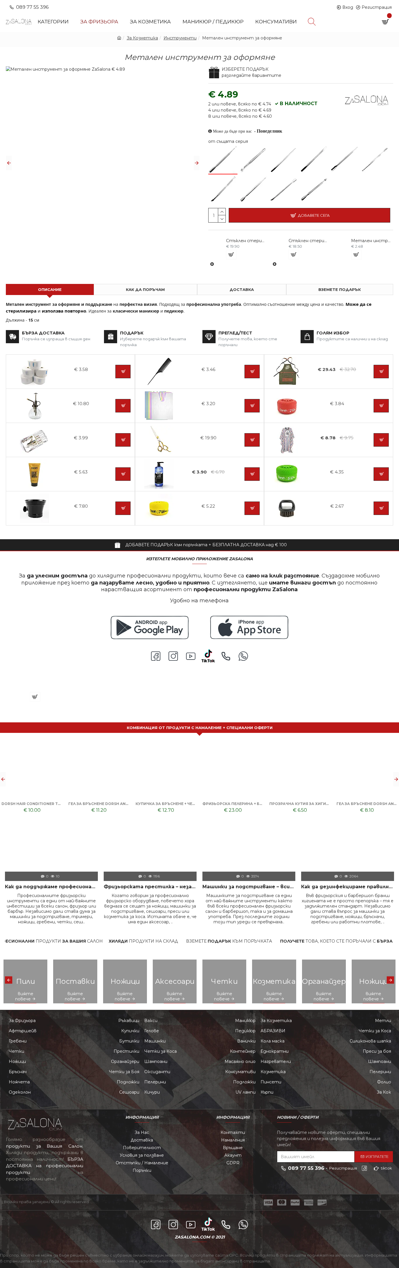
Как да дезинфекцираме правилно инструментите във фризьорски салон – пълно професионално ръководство (347, 886)
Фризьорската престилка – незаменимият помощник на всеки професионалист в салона (150, 886)
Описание (50, 289)
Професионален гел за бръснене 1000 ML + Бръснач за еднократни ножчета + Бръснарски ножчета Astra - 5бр (299, 804)
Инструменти (180, 38)
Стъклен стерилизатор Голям (246, 240)
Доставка (242, 289)
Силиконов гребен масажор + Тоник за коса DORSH (232, 804)
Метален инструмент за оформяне (371, 240)
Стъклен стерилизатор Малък (309, 240)
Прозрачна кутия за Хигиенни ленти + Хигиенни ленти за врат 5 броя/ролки (32, 804)
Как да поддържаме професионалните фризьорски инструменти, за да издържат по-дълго (51, 886)
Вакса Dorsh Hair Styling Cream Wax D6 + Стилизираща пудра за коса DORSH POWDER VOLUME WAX (367, 804)
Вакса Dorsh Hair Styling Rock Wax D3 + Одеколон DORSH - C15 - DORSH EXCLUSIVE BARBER (166, 804)
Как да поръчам (145, 289)
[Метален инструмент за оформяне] (222, 159)
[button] (9, 163)
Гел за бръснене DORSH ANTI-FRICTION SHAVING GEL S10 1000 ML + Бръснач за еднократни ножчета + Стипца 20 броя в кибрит (98, 804)
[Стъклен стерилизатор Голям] (212, 264)
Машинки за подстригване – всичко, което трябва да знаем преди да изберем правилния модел (248, 886)
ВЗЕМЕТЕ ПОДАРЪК (339, 289)
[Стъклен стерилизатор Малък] (274, 264)
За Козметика (142, 38)
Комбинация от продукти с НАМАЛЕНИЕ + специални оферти (200, 727)
